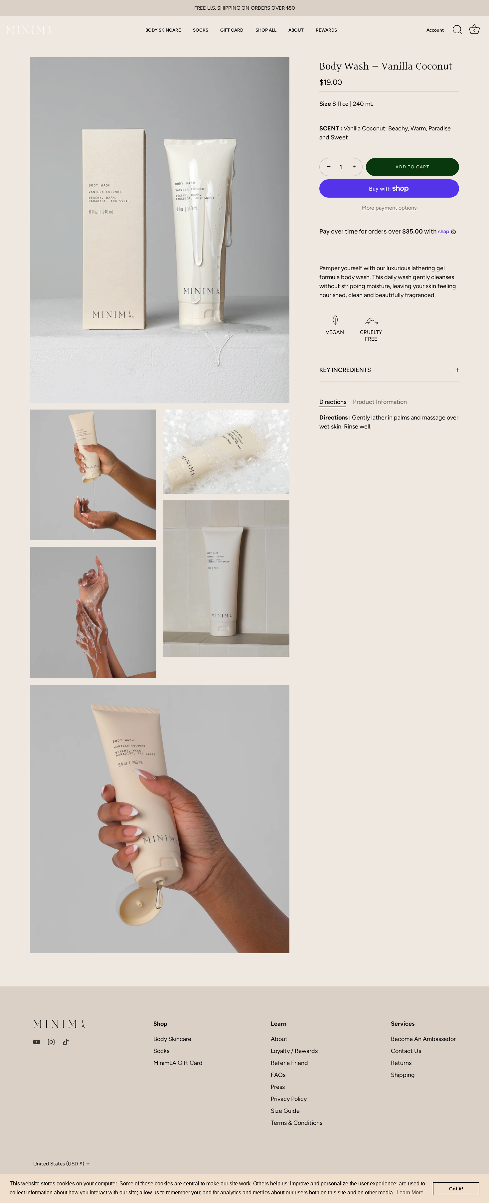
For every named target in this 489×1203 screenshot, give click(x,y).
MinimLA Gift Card (178, 1063)
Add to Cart (412, 166)
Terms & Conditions (296, 1122)
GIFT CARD (231, 30)
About (279, 1039)
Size (325, 103)
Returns (401, 1063)
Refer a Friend (289, 1063)
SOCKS (200, 30)
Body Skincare (172, 1039)
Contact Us (406, 1051)
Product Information (380, 402)
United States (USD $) (58, 1163)
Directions (332, 402)
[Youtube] (36, 1041)
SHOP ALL (265, 30)
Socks (161, 1051)
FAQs (278, 1075)
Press (278, 1087)
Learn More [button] (410, 1192)
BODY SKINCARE (163, 30)
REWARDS (326, 30)
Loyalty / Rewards (294, 1051)
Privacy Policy (289, 1099)
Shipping (403, 1075)
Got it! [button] (456, 1188)
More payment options (389, 208)
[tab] (336, 402)
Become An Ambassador (423, 1039)
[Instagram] (51, 1041)
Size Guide (285, 1111)
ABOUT (296, 30)
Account (435, 30)
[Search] (457, 30)
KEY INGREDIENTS (345, 370)
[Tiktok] (66, 1041)
